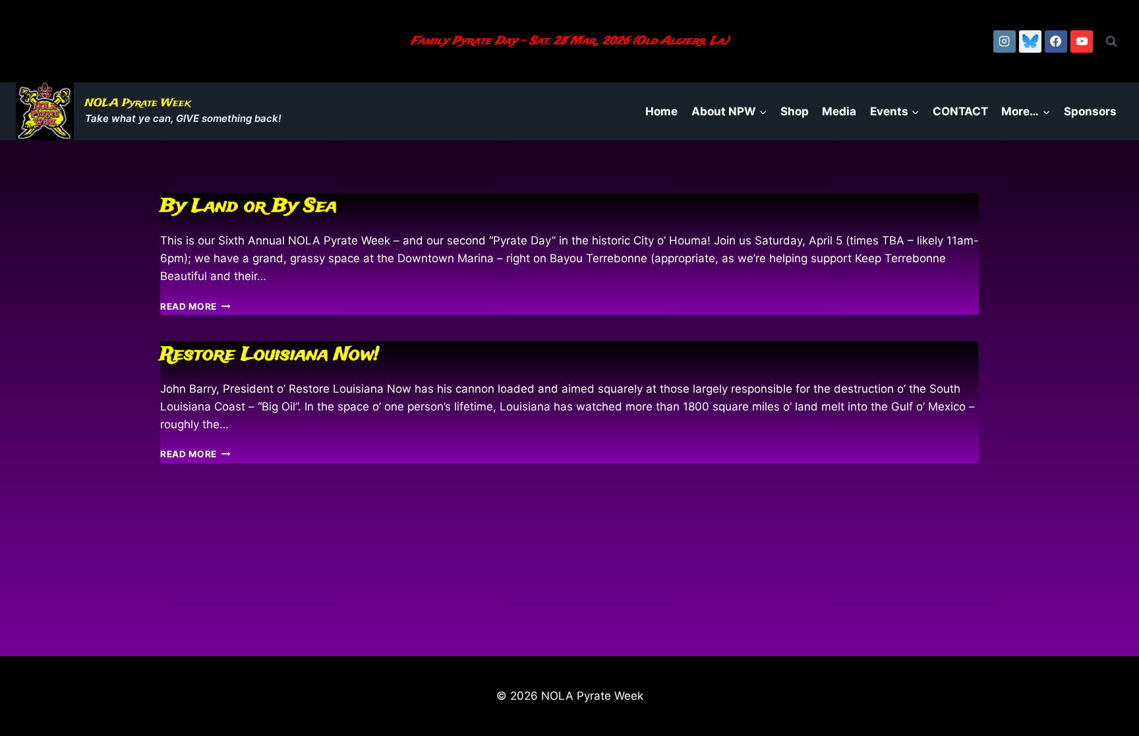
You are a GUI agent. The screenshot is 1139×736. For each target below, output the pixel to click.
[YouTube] (1081, 41)
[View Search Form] (1111, 41)
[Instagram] (1004, 41)
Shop (794, 111)
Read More (195, 306)
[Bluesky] (1030, 41)
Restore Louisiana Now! (269, 354)
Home (661, 111)
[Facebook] (1056, 41)
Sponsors (1090, 111)
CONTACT (960, 111)
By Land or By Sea (248, 206)
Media (839, 111)
